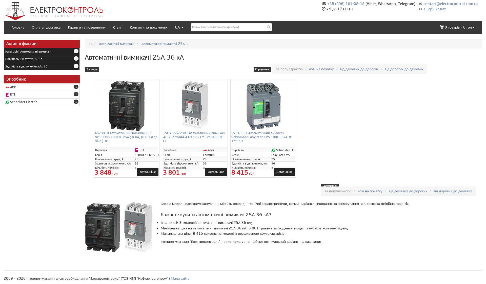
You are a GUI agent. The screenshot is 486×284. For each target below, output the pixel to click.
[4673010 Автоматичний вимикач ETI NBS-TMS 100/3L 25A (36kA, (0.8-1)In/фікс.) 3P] (126, 106)
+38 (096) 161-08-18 (346, 4)
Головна (18, 27)
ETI (12, 94)
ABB (12, 87)
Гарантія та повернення (87, 27)
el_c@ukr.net (434, 9)
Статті (117, 27)
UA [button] (178, 27)
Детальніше (148, 172)
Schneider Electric (23, 102)
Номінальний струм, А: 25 (24, 59)
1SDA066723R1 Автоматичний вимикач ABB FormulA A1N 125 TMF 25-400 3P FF (194, 137)
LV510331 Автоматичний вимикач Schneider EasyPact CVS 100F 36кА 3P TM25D (261, 137)
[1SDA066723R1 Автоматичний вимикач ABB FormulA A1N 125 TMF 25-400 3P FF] (195, 106)
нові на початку (321, 69)
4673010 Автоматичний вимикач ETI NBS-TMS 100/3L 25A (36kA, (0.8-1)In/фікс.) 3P (126, 137)
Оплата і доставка (46, 27)
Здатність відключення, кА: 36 (26, 66)
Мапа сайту (180, 278)
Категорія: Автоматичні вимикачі (28, 52)
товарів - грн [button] (458, 27)
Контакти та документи (148, 27)
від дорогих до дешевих (404, 69)
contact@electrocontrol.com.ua (450, 4)
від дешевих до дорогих (359, 69)
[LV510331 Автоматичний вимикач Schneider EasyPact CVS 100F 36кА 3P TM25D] (263, 106)
